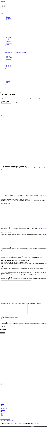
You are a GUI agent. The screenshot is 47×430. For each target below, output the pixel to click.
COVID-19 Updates (3, 410)
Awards (7, 42)
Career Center (7, 44)
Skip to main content (3, 1)
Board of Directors (8, 17)
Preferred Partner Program (9, 43)
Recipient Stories (8, 81)
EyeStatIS (2, 414)
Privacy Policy (11, 420)
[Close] (0, 92)
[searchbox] (6, 6)
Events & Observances (7, 63)
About (2, 13)
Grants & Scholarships (8, 41)
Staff (6, 16)
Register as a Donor (8, 56)
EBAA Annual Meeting (8, 65)
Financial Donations (8, 19)
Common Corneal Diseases (9, 58)
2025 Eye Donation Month (9, 66)
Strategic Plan (7, 40)
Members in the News (8, 80)
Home (2, 12)
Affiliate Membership (8, 37)
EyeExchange (2, 413)
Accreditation (7, 38)
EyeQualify (7, 39)
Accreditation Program (44, 228)
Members (6, 34)
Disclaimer (9, 420)
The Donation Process (8, 59)
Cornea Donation (3, 53)
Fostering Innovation (8, 18)
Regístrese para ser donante (9, 57)
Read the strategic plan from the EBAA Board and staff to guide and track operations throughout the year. (15, 52)
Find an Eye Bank (3, 5)
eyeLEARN (2, 4)
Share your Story (3, 403)
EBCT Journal (2, 415)
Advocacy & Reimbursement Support (5, 409)
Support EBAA (2, 405)
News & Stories (2, 79)
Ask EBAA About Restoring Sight (4, 408)
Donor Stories (7, 82)
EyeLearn (2, 412)
